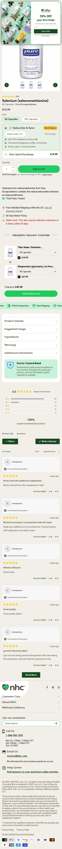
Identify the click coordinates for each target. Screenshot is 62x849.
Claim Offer (45, 31)
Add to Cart (39, 169)
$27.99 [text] (25, 277)
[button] (10, 96)
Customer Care (11, 696)
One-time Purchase (21, 154)
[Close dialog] (58, 3)
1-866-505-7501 (14, 735)
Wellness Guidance (13, 707)
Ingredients (11, 337)
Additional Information (18, 353)
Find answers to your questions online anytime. (33, 772)
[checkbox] (19, 257)
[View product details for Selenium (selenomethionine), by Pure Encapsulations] (10, 252)
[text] (31, 234)
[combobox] (38, 252)
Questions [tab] (21, 434)
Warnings (10, 345)
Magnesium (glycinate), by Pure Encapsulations (35, 266)
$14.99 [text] (25, 257)
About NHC (9, 702)
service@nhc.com (17, 756)
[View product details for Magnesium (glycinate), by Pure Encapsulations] (10, 272)
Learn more (47, 174)
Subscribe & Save (23, 127)
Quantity (6, 162)
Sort (37, 452)
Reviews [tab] (7, 434)
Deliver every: (13, 134)
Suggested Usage (15, 329)
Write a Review (50, 442)
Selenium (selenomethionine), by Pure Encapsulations (33, 247)
